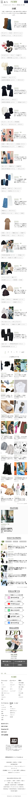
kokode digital (14, 790)
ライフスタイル (4, 703)
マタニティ (3, 697)
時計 (2, 699)
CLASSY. (9, 780)
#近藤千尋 (19, 166)
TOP (2, 673)
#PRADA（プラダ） (6, 235)
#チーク (3, 57)
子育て (19, 680)
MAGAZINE (9, 762)
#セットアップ (12, 77)
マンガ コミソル (14, 786)
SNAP (2, 695)
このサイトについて (8, 766)
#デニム (17, 213)
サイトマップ (14, 768)
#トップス (10, 121)
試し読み (7, 665)
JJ (4, 780)
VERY (14, 780)
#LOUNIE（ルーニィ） (6, 279)
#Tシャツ (14, 4)
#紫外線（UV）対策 (21, 4)
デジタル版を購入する (20, 661)
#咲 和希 (15, 279)
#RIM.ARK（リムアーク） (18, 299)
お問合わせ (22, 770)
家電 (2, 719)
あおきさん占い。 (5, 723)
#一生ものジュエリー (7, 4)
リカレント (12, 714)
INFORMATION (14, 764)
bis (12, 782)
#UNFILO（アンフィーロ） (13, 191)
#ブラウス (20, 124)
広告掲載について (7, 770)
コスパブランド (4, 691)
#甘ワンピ (10, 188)
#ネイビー (14, 99)
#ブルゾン (9, 299)
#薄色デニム (20, 146)
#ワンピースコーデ (18, 35)
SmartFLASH (13, 784)
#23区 (10, 33)
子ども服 (20, 689)
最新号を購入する (7, 661)
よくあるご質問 (15, 770)
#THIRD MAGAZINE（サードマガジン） (9, 255)
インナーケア (12, 691)
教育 (19, 695)
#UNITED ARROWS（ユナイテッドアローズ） (9, 80)
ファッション (4, 680)
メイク (11, 682)
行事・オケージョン (5, 693)
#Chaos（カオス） (22, 102)
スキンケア (12, 684)
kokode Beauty (13, 788)
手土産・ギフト (4, 715)
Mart (23, 780)
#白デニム (4, 191)
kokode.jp (5, 788)
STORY (18, 780)
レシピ (2, 705)
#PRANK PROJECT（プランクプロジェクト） (17, 343)
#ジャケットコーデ (5, 277)
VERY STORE (4, 726)
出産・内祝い (21, 686)
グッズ (20, 691)
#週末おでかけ (15, 232)
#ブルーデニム (12, 210)
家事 (2, 713)
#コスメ (12, 55)
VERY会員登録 (4, 734)
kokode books (21, 788)
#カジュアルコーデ (16, 321)
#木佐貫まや (4, 77)
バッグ (2, 684)
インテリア (3, 707)
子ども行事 (21, 693)
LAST (22, 352)
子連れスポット (22, 684)
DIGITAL (15, 762)
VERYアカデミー (13, 710)
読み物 (11, 716)
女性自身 (7, 784)
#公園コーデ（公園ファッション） (15, 257)
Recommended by (20, 503)
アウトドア (3, 709)
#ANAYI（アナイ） (17, 302)
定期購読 (20, 665)
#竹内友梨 (17, 121)
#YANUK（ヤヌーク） (20, 144)
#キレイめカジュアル (6, 321)
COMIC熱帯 (20, 784)
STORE (20, 762)
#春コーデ (4, 257)
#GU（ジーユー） (10, 144)
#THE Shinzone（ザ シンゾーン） (9, 146)
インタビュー (12, 708)
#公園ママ (19, 55)
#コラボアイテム (5, 55)
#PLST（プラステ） (6, 99)
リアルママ (21, 697)
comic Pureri (6, 786)
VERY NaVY (4, 732)
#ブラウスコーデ (12, 124)
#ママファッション (18, 33)
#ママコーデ (20, 80)
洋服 (2, 689)
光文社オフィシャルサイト (14, 772)
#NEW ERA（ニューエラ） (12, 57)
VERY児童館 (21, 682)
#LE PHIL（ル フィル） (6, 35)
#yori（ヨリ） (5, 343)
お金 (2, 717)
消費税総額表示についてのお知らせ (14, 757)
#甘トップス (4, 166)
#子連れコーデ (21, 255)
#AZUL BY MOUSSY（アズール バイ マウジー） (9, 168)
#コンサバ (4, 121)
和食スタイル (17, 782)
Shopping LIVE (4, 729)
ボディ (11, 689)
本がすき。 (22, 786)
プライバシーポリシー (19, 766)
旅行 (2, 711)
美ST (9, 782)
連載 (11, 706)
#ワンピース (4, 33)
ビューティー (13, 680)
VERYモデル (12, 712)
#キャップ (23, 57)
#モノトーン (4, 124)
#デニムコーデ (21, 168)
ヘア (11, 686)
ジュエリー (3, 686)
